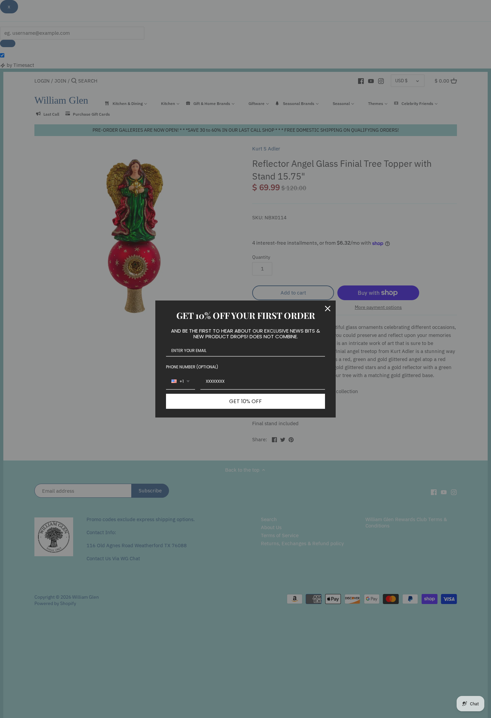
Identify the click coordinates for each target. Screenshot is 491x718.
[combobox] (180, 382)
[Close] (328, 309)
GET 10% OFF (245, 401)
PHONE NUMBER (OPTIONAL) (192, 367)
